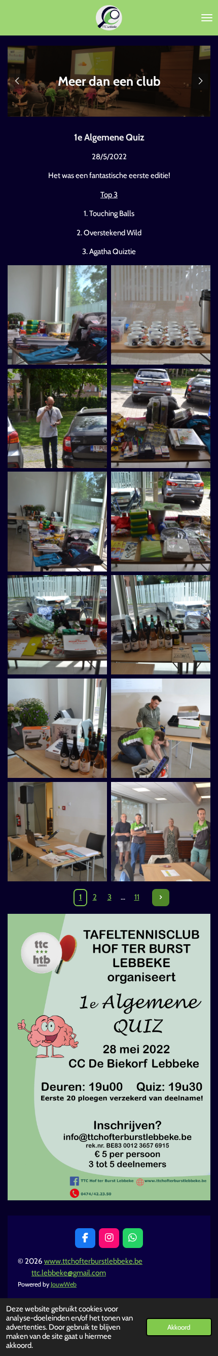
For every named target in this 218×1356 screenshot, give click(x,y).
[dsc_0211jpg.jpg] (57, 418)
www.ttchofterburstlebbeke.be (93, 1261)
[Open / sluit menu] (207, 17)
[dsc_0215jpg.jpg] (160, 522)
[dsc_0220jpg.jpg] (57, 831)
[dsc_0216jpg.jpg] (57, 624)
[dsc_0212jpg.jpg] (57, 315)
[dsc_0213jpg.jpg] (57, 522)
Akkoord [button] (179, 1327)
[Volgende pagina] (160, 897)
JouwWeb (64, 1284)
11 (136, 897)
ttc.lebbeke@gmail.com (68, 1272)
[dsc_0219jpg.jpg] (160, 728)
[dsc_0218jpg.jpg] (57, 728)
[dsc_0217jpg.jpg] (160, 624)
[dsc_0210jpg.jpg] (160, 315)
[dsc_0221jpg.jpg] (160, 831)
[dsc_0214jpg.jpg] (160, 418)
